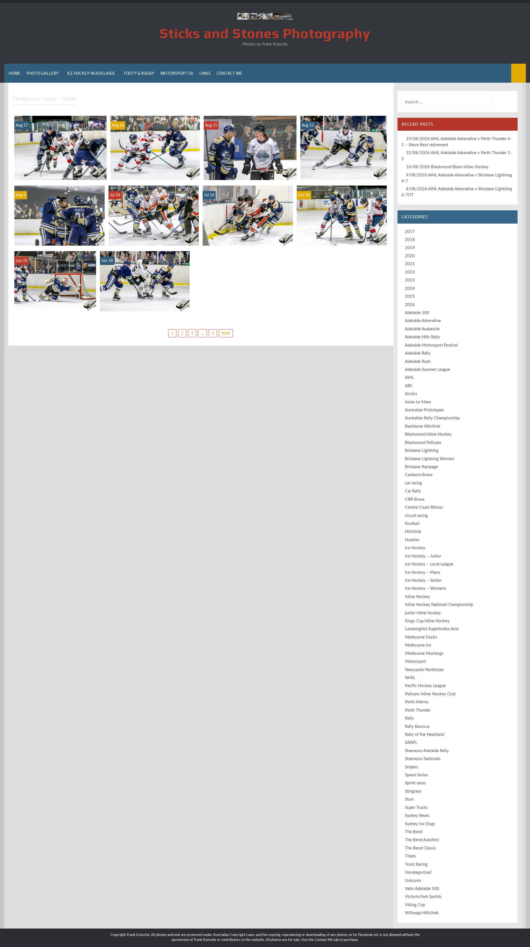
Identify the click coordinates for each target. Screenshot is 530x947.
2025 (410, 296)
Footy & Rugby (139, 73)
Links (205, 73)
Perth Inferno (417, 702)
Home (14, 73)
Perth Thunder (418, 710)
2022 (410, 272)
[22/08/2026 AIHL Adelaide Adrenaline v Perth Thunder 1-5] (155, 147)
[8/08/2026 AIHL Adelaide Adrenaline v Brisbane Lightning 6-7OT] (343, 147)
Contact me (229, 73)
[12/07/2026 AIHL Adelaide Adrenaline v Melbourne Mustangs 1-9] (153, 215)
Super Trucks (416, 808)
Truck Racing (416, 864)
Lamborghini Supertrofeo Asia (432, 629)
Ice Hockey (415, 548)
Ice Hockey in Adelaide (91, 73)
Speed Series (416, 775)
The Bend (413, 832)
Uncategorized (418, 872)
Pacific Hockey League (425, 686)
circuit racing (416, 516)
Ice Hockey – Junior (423, 556)
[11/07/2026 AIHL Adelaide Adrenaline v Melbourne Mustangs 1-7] (248, 215)
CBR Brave (415, 499)
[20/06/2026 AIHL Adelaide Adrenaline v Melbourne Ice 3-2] (55, 281)
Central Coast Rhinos (424, 507)
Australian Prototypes (424, 410)
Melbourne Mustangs (424, 653)
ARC (409, 386)
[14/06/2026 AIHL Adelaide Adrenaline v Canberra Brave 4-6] (145, 281)
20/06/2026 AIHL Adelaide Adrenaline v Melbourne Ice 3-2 (55, 301)
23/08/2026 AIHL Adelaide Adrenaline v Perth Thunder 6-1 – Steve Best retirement (60, 170)
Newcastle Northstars (424, 670)
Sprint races (415, 783)
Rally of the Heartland (424, 735)
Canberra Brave (419, 475)
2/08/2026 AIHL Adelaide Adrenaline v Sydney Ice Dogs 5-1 (59, 238)
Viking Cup (415, 905)
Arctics (411, 394)
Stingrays (413, 791)
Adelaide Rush (418, 362)
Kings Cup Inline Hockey (427, 621)
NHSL (410, 678)
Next (226, 333)
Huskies (412, 540)
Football (412, 524)
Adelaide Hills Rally (422, 337)
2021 (410, 264)
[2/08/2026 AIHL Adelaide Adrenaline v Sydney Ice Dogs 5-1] (59, 215)
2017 (410, 232)
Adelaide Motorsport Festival (431, 345)
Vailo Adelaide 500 (422, 889)
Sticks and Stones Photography (265, 33)
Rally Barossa (417, 727)
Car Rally (413, 491)
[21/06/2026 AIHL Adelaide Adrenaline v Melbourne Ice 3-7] (342, 215)
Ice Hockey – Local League (429, 564)
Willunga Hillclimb (421, 913)
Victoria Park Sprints (423, 897)
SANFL (411, 743)
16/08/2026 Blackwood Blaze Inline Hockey (447, 167)
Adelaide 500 (417, 313)
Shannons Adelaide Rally (427, 751)
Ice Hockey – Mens (422, 572)
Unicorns (413, 881)
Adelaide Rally (418, 353)
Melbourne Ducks (421, 637)
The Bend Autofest (422, 840)
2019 (410, 248)
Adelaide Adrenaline (423, 321)
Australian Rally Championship (432, 418)
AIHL (409, 377)
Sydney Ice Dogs (420, 824)
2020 (410, 256)
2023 (410, 280)
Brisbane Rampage (421, 467)
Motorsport (415, 661)
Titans (410, 856)
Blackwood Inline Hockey (428, 434)
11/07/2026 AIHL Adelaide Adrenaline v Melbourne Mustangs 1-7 (247, 235)
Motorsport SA (176, 73)
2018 (410, 240)
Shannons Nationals (423, 759)
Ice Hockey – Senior (423, 580)
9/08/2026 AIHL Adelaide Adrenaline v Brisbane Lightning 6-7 (250, 170)
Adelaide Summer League (427, 369)
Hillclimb (413, 532)
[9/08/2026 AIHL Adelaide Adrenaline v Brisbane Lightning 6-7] (250, 148)
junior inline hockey (423, 613)
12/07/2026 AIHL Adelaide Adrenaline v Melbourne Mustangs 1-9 (153, 235)
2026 (410, 305)
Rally (409, 718)
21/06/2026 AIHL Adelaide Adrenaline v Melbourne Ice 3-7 (341, 238)
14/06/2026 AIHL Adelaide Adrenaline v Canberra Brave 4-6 (145, 304)
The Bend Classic (420, 848)
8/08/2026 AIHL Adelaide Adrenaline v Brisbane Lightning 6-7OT (343, 169)
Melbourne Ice (418, 645)
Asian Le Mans (418, 402)
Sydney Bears (417, 816)
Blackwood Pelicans (423, 443)
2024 (410, 288)
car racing (413, 483)
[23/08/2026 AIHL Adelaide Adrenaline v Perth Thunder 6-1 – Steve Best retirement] (60, 148)
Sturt (409, 799)
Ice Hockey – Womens (425, 588)
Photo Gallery (42, 73)
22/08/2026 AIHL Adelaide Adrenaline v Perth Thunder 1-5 (155, 172)
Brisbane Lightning (422, 451)
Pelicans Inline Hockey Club (430, 694)
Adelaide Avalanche (422, 329)
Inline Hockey (417, 597)
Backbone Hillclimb (422, 426)
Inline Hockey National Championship (439, 605)
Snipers (411, 767)
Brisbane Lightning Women (429, 459)
